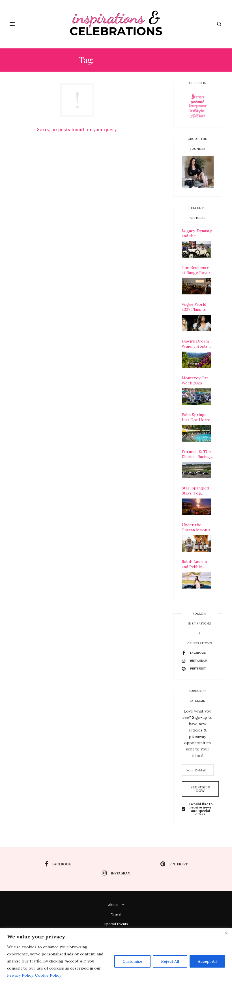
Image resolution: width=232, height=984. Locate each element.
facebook (61, 864)
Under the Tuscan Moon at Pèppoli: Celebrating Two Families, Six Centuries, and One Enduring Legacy (198, 527)
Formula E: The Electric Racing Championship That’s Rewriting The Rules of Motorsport (197, 454)
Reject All (170, 961)
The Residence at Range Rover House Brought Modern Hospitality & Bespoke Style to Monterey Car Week (198, 270)
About (113, 904)
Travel (116, 914)
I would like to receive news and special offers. (201, 809)
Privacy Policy (20, 975)
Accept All (207, 961)
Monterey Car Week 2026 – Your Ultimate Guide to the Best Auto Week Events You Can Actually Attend (197, 380)
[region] (116, 956)
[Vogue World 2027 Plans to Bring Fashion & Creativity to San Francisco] (196, 323)
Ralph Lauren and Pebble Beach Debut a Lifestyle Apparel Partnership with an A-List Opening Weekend (195, 564)
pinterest (178, 864)
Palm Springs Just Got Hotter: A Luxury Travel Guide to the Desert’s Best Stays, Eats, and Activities (197, 417)
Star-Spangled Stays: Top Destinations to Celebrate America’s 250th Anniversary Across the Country (197, 490)
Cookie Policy (48, 975)
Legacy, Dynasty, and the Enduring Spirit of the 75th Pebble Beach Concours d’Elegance (197, 233)
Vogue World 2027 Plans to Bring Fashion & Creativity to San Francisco (197, 307)
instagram (120, 873)
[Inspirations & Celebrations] (116, 24)
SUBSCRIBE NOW (200, 789)
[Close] (226, 933)
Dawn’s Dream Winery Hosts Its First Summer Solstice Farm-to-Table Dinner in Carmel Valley (197, 344)
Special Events (116, 924)
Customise (132, 961)
